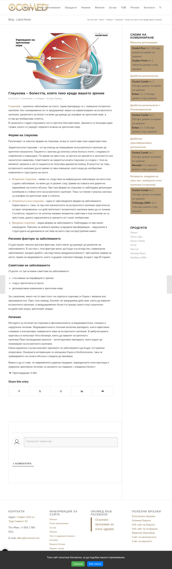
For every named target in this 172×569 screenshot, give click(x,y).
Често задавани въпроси (62, 536)
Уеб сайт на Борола (143, 524)
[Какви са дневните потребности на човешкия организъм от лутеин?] (169, 284)
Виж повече (95, 564)
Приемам (78, 564)
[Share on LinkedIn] (82, 391)
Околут (134, 232)
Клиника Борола (141, 520)
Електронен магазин (143, 516)
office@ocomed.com (28, 538)
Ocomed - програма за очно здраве (104, 524)
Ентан (133, 245)
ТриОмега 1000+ (138, 257)
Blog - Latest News (19, 19)
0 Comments (27, 98)
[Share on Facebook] (19, 391)
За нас (53, 527)
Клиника (54, 540)
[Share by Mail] (102, 391)
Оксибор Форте (138, 253)
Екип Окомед (56, 98)
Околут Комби (137, 241)
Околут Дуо (136, 236)
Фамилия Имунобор (143, 532)
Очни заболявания (59, 523)
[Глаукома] (60, 61)
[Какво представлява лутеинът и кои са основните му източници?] (2, 284)
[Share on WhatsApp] (61, 391)
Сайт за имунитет (142, 541)
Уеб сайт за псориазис (145, 528)
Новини (41, 98)
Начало (53, 519)
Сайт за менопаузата (144, 537)
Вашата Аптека (57, 544)
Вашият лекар (57, 548)
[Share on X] (40, 391)
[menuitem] (28, 7)
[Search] (160, 7)
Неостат (134, 249)
